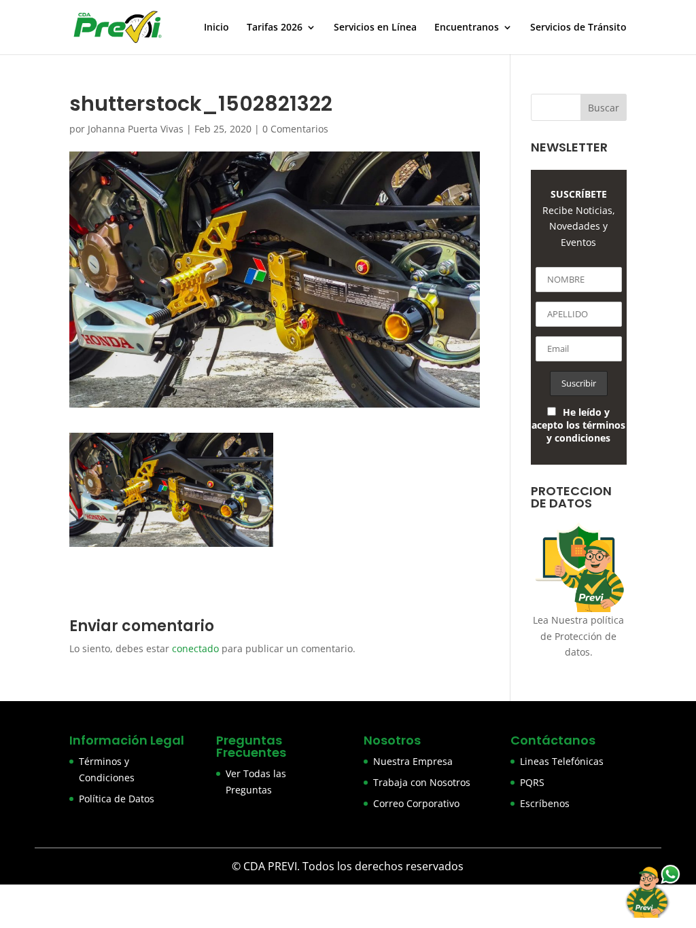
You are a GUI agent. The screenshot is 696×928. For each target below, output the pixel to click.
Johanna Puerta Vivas (136, 128)
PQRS (532, 782)
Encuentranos (466, 27)
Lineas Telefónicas (562, 761)
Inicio (216, 27)
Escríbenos (545, 803)
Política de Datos (116, 798)
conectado (195, 648)
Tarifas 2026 (274, 27)
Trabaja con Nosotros (421, 782)
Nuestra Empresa (413, 761)
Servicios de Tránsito (578, 27)
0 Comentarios (295, 128)
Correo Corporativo (416, 803)
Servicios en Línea (375, 27)
